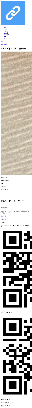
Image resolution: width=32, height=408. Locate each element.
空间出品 (6, 34)
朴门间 (6, 31)
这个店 (6, 33)
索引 (5, 36)
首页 (5, 27)
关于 (5, 38)
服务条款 (3, 219)
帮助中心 (3, 216)
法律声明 (3, 222)
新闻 (5, 29)
